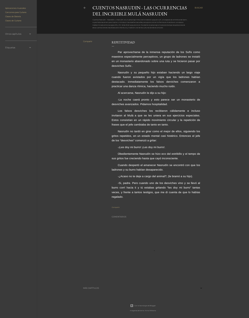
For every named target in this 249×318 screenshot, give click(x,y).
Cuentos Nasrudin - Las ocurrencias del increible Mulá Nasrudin (139, 11)
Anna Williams (150, 311)
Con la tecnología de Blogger (145, 306)
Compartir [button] (87, 41)
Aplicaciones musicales (15, 8)
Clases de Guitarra (13, 20)
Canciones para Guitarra (15, 12)
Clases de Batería (13, 16)
